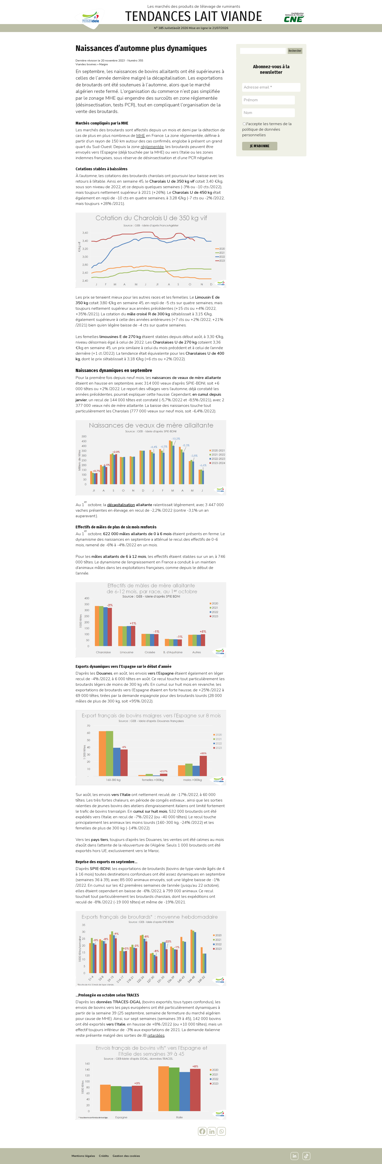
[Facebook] (202, 1131)
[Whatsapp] (221, 1131)
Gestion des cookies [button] (126, 1156)
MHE (140, 135)
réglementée (152, 146)
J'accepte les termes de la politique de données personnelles (267, 129)
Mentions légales (83, 1156)
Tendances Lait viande (193, 16)
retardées (156, 1035)
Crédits (104, 1156)
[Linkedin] (212, 1131)
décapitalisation (121, 504)
